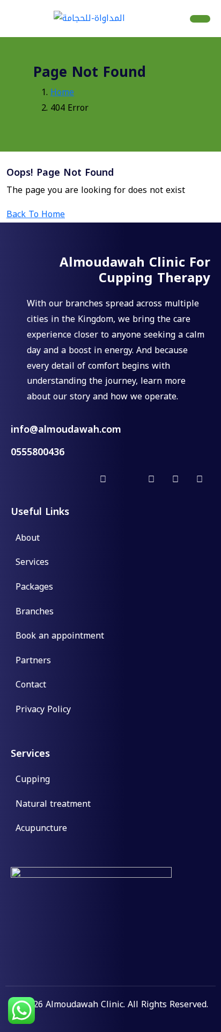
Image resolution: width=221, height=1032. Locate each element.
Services (32, 562)
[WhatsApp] (127, 479)
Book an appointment (60, 636)
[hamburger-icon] (200, 19)
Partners (33, 661)
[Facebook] (55, 479)
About (28, 538)
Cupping (33, 779)
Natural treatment (53, 804)
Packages (34, 587)
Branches (35, 612)
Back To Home (35, 214)
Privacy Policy (43, 710)
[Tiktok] (151, 479)
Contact (31, 685)
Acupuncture (41, 828)
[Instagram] (103, 479)
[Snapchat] (175, 479)
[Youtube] (199, 479)
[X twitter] (79, 479)
